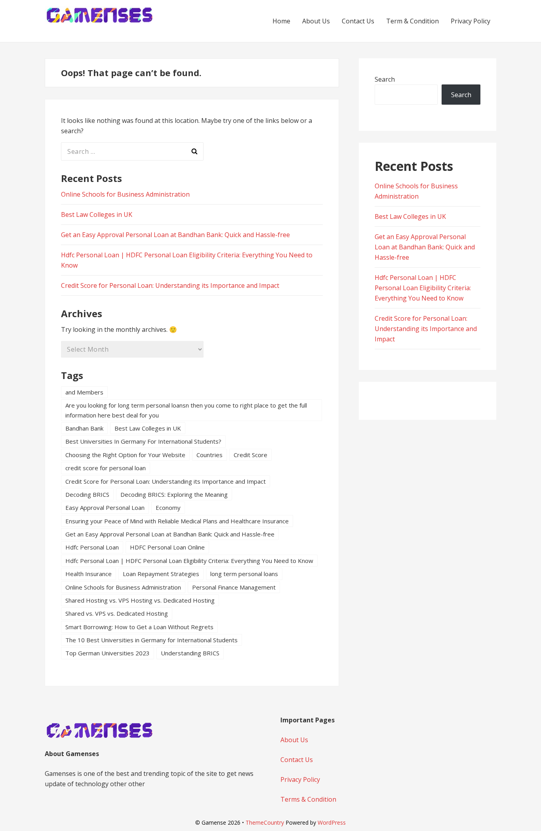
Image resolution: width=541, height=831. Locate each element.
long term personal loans (244, 574)
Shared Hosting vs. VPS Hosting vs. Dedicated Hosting (140, 600)
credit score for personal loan (105, 468)
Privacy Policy (470, 21)
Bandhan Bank (84, 428)
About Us (316, 21)
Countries (209, 455)
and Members (84, 392)
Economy (168, 507)
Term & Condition (412, 21)
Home (281, 21)
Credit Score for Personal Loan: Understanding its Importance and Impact (170, 285)
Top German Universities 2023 (107, 653)
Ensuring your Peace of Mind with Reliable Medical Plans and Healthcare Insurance (177, 521)
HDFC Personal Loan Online (167, 547)
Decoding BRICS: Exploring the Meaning (174, 494)
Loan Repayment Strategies (161, 574)
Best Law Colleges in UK (96, 214)
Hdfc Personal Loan (92, 547)
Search (385, 79)
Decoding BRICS (87, 494)
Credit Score (250, 455)
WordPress (332, 822)
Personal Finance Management (234, 587)
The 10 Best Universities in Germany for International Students (151, 640)
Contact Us (358, 21)
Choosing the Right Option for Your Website (125, 455)
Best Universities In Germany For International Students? (143, 441)
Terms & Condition (308, 799)
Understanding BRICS (190, 653)
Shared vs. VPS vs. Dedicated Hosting (116, 613)
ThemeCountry (265, 822)
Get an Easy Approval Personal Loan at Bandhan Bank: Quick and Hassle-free (175, 234)
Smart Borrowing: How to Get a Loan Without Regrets (139, 627)
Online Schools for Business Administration (125, 194)
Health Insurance (88, 574)
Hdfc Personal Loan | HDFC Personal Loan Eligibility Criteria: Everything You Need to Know (189, 561)
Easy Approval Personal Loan (105, 507)
